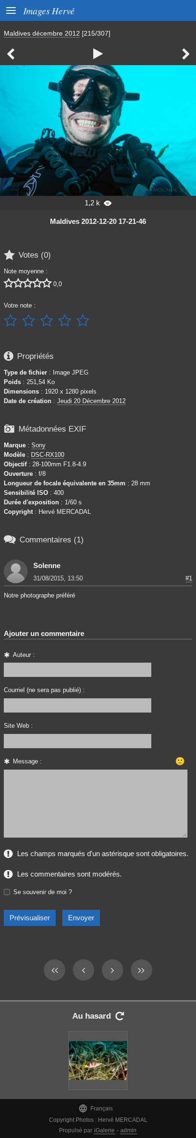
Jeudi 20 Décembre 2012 (91, 401)
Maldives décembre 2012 (42, 33)
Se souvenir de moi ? (42, 892)
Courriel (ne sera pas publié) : (44, 690)
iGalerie (104, 1130)
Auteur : (24, 654)
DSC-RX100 (47, 454)
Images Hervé (49, 10)
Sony (38, 445)
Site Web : (18, 725)
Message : (27, 761)
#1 (189, 578)
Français (95, 1108)
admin (128, 1130)
